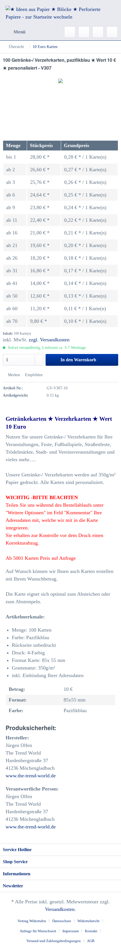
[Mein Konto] (98, 32)
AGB (91, 941)
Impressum (70, 931)
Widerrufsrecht (88, 921)
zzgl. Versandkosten (49, 339)
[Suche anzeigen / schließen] (69, 32)
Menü (19, 32)
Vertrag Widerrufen (31, 921)
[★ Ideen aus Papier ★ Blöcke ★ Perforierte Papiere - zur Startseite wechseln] (60, 13)
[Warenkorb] (112, 32)
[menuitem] (14, 32)
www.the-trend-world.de (31, 775)
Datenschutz (61, 921)
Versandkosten (60, 909)
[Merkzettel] (83, 32)
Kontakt (91, 931)
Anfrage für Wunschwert (38, 931)
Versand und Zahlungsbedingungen (53, 941)
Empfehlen (33, 375)
